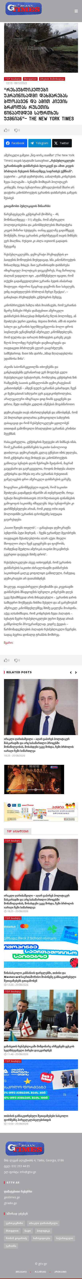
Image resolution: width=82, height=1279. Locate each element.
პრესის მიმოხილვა (52, 78)
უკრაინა (11, 1245)
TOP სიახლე (13, 78)
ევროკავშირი (14, 1223)
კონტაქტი (60, 1272)
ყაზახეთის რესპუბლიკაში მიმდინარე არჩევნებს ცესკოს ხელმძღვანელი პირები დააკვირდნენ (39, 1048)
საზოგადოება (41, 1238)
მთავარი (21, 1272)
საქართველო (64, 1238)
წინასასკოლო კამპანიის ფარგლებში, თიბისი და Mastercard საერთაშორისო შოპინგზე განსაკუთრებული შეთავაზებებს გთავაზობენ (40, 976)
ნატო (28, 1230)
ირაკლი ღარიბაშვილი (43, 1223)
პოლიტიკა (43, 1230)
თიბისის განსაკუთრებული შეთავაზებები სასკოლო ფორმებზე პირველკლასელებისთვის (36, 1118)
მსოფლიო (30, 78)
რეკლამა (40, 1272)
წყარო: (8, 643)
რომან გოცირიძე (16, 1238)
